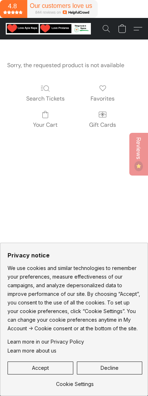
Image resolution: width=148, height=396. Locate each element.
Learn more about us (32, 351)
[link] (75, 381)
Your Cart (45, 125)
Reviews (138, 149)
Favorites (103, 98)
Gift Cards (102, 125)
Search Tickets (45, 98)
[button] (51, 28)
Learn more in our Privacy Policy (46, 342)
